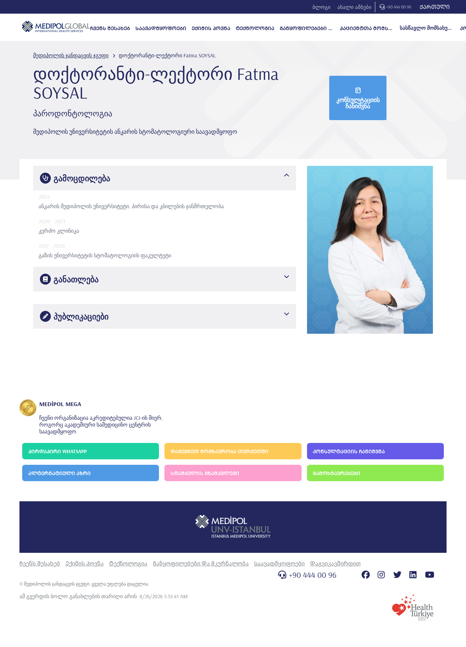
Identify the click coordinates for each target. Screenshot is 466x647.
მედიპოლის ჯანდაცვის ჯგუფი (70, 55)
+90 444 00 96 (398, 7)
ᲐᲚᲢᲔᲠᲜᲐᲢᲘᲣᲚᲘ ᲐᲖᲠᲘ (59, 473)
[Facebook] (366, 574)
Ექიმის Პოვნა (84, 563)
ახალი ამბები (354, 7)
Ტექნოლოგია (128, 563)
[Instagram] (381, 574)
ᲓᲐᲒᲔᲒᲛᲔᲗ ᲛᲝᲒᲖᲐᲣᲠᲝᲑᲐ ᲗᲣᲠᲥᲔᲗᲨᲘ (219, 451)
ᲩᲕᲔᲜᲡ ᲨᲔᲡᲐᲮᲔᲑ (110, 28)
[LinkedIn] (413, 574)
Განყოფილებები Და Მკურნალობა (201, 563)
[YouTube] (429, 574)
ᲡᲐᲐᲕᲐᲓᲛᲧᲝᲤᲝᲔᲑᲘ (160, 28)
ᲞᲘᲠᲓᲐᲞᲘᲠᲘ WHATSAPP (57, 451)
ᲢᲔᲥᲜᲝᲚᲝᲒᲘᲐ (255, 28)
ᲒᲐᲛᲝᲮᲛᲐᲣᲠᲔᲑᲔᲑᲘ (336, 473)
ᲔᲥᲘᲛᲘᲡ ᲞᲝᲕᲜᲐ (211, 28)
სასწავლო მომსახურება (427, 28)
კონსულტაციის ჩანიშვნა (358, 103)
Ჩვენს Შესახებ (39, 563)
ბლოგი (321, 7)
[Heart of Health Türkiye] (413, 607)
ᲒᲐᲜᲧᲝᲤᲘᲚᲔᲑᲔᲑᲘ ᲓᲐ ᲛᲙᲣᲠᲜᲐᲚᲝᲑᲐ (307, 28)
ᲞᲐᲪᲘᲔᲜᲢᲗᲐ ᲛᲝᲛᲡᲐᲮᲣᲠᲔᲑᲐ (367, 28)
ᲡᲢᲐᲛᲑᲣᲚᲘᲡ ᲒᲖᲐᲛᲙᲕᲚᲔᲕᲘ (205, 473)
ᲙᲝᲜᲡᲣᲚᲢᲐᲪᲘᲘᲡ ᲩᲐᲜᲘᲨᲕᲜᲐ (349, 451)
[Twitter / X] (397, 574)
